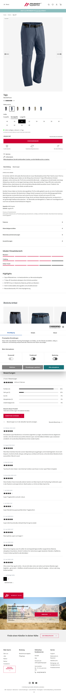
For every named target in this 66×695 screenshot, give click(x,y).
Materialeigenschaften (9, 228)
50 (22, 121)
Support (52, 653)
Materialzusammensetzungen (11, 235)
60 (59, 121)
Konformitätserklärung (49, 689)
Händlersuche (54, 661)
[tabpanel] (33, 123)
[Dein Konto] (57, 4)
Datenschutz (15, 689)
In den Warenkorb (33, 141)
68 (29, 125)
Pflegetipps (22, 656)
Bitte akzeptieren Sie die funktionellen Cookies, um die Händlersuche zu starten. (26, 159)
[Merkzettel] (53, 4)
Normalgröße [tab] (14, 117)
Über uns (5, 653)
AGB (5, 689)
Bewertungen (16, 167)
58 (51, 121)
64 (14, 125)
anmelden (45, 614)
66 (22, 125)
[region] (33, 54)
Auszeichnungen (7, 241)
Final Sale (38, 11)
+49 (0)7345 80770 (41, 672)
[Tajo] (32, 54)
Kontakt (37, 656)
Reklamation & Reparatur (54, 657)
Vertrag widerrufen (9, 668)
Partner (5, 661)
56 (44, 121)
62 (7, 125)
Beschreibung (7, 167)
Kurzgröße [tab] (6, 117)
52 (29, 121)
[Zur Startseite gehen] (33, 4)
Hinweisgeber (40, 689)
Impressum (9, 689)
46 (7, 121)
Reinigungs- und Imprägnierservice (55, 664)
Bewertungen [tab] (9, 372)
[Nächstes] (59, 54)
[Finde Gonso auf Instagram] (30, 683)
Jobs (4, 656)
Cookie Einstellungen (23, 689)
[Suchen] (49, 4)
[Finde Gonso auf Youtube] (36, 683)
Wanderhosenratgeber (25, 653)
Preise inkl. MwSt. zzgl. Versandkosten (56, 136)
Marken (5, 659)
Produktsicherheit (55, 667)
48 (14, 121)
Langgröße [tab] (22, 117)
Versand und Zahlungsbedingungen (40, 662)
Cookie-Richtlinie (32, 689)
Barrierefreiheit (57, 689)
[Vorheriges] (6, 54)
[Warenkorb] (61, 4)
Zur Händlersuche (47, 636)
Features (5, 222)
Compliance (6, 664)
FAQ (36, 658)
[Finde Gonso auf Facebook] (33, 683)
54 (36, 121)
